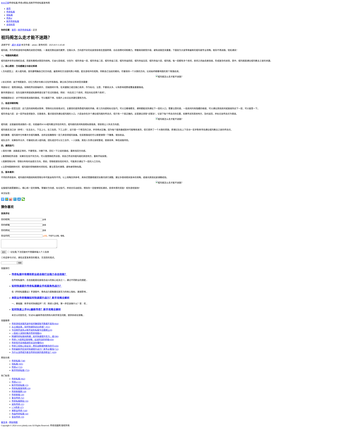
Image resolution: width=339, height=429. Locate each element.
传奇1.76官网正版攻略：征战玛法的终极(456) (33, 339)
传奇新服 (18, 395)
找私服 (9, 15)
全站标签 (10, 24)
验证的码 (5, 236)
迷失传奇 (18, 404)
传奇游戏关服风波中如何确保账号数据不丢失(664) (35, 324)
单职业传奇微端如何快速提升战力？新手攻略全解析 (41, 297)
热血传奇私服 (20, 414)
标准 (18, 45)
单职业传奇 (19, 411)
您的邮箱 (5, 225)
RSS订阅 (5, 3)
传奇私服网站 (20, 401)
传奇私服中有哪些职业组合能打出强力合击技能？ (39, 274)
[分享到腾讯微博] (15, 199)
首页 (8, 9)
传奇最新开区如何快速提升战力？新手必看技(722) (35, 349)
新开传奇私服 (12, 21)
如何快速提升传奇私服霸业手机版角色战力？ (37, 286)
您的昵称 (5, 219)
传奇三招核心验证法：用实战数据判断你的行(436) (35, 346)
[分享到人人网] (19, 199)
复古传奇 (18, 398)
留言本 (4, 422)
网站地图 (13, 422)
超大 (14, 45)
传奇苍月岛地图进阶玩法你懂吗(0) (28, 343)
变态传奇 (18, 417)
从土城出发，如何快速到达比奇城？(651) (31, 327)
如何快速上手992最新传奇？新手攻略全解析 (36, 309)
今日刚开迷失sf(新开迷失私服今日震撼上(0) (32, 330)
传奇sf (9, 18)
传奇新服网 (19, 391)
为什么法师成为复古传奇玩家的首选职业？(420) (34, 352)
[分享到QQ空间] (6, 199)
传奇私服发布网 (21, 388)
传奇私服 (10, 12)
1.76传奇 (18, 407)
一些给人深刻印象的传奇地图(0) (27, 333)
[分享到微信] (23, 199)
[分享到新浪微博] (11, 199)
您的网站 (5, 230)
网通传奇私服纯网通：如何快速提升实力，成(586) (35, 336)
